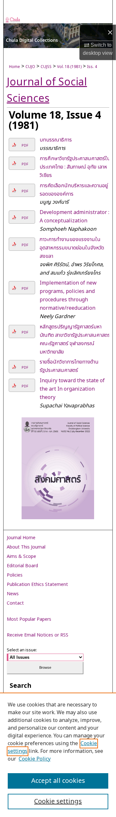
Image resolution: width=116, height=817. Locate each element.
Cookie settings (58, 801)
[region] (58, 755)
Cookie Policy (35, 759)
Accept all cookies (58, 781)
